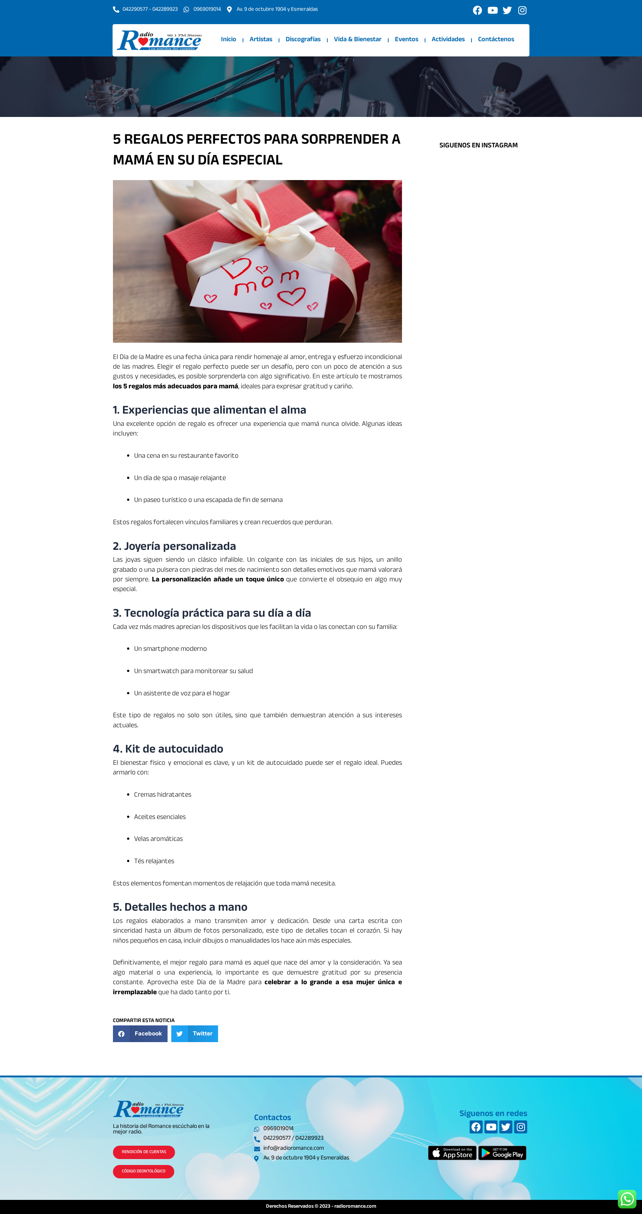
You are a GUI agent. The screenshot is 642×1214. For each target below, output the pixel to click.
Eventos (406, 40)
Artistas (261, 40)
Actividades (448, 40)
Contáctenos (496, 40)
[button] (140, 1033)
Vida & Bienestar (358, 40)
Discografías (303, 40)
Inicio (228, 40)
